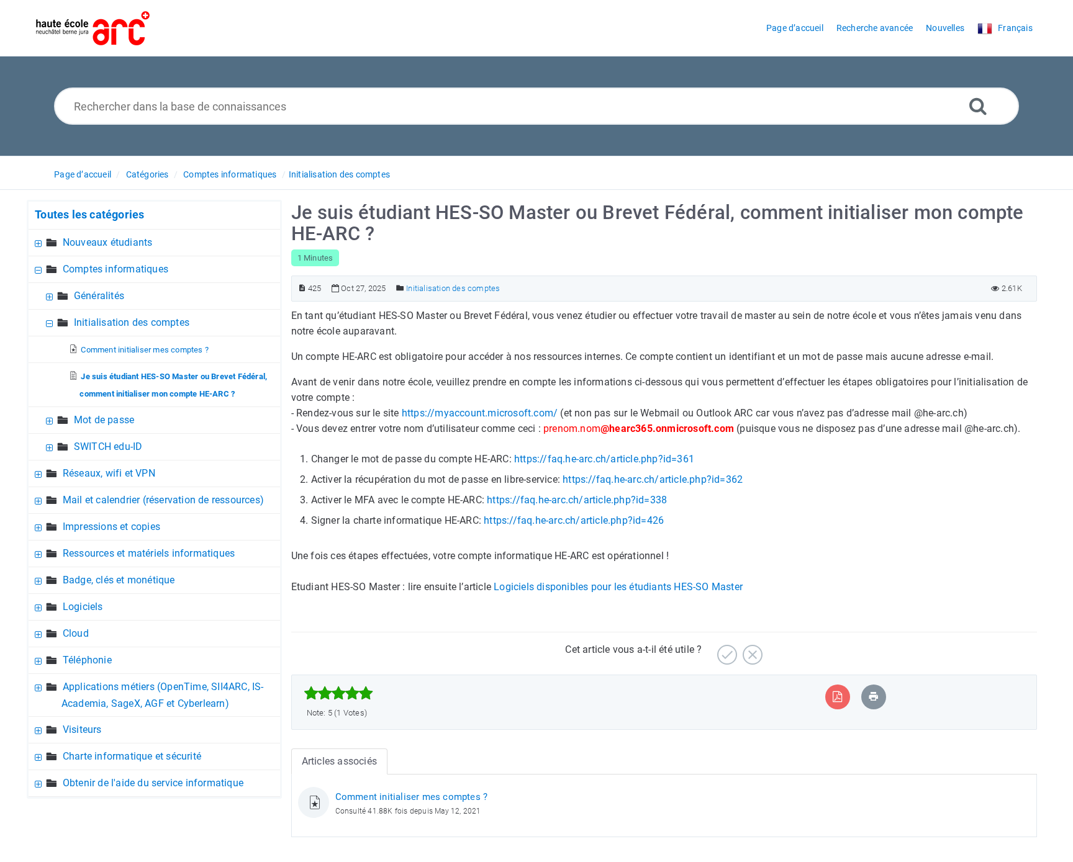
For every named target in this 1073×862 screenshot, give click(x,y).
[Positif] (725, 650)
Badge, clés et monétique (119, 580)
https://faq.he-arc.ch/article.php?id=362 (653, 479)
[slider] (338, 693)
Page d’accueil (82, 174)
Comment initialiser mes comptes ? (145, 349)
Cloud (76, 633)
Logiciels (83, 607)
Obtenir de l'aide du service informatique (153, 783)
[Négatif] (751, 650)
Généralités (99, 296)
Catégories (147, 174)
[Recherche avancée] (978, 105)
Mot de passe (104, 420)
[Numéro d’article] (302, 288)
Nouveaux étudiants (108, 242)
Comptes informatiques (229, 174)
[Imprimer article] (873, 696)
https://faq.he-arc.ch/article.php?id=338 (577, 500)
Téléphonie (87, 660)
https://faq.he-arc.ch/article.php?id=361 (604, 459)
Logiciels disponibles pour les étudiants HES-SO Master (618, 587)
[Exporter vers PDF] (837, 696)
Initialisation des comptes (339, 174)
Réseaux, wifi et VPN (109, 473)
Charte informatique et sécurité (132, 756)
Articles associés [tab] (339, 761)
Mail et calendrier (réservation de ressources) (163, 500)
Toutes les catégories (89, 214)
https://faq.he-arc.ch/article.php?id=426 (574, 520)
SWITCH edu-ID (108, 446)
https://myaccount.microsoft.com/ (480, 413)
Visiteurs (82, 729)
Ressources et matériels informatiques (149, 553)
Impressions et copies (111, 526)
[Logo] (93, 28)
